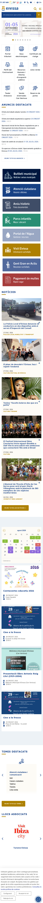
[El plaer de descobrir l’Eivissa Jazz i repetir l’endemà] (21, 350)
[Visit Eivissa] (21, 250)
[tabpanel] (21, 28)
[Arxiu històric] (21, 205)
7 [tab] (27, 40)
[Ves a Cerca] (35, 9)
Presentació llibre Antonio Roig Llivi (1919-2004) (20, 674)
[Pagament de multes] (21, 280)
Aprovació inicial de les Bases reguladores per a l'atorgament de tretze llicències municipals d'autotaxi (20, 128)
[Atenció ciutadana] (21, 190)
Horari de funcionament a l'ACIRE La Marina (18, 135)
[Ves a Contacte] (33, 2)
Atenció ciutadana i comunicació (19, 773)
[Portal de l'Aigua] (21, 235)
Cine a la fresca (12, 632)
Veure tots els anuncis (13, 158)
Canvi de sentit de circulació (12, 142)
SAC (11, 778)
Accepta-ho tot (24, 893)
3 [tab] (17, 40)
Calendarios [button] (6, 561)
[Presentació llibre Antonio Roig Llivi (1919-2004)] (21, 659)
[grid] (21, 545)
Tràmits (12, 787)
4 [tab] (20, 40)
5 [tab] (22, 40)
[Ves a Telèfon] (30, 2)
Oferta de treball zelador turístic (14, 112)
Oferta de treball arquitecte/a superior (16, 119)
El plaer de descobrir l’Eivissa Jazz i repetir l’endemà (20, 365)
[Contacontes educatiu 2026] (21, 576)
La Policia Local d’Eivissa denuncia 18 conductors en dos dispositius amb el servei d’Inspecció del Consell (21, 326)
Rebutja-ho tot (8, 898)
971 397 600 (6, 2)
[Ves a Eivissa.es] (10, 8)
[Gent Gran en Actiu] (21, 265)
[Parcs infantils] (21, 220)
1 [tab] (13, 40)
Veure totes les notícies (14, 508)
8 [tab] (30, 40)
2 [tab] (15, 40)
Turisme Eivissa (20, 848)
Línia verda (14, 790)
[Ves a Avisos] (39, 15)
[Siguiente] (40, 773)
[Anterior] (3, 773)
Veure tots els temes (12, 803)
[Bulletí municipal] (21, 175)
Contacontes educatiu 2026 (18, 590)
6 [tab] (25, 40)
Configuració (7, 893)
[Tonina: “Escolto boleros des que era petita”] (21, 388)
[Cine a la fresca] (21, 617)
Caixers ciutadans (16, 781)
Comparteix (39, 323)
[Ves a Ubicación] (27, 2)
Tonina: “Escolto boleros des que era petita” (20, 404)
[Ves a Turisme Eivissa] (21, 832)
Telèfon (13, 784)
